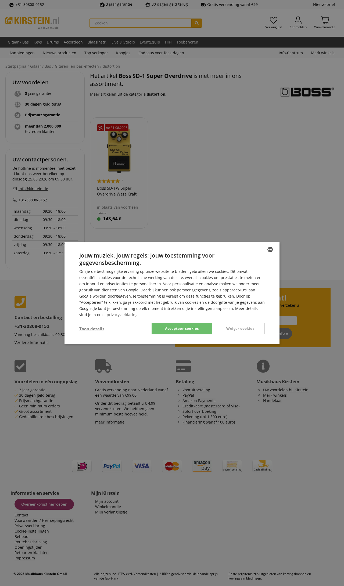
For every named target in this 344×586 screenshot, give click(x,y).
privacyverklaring (122, 314)
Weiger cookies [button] (240, 328)
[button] (91, 328)
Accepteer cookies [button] (182, 328)
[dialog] (172, 293)
